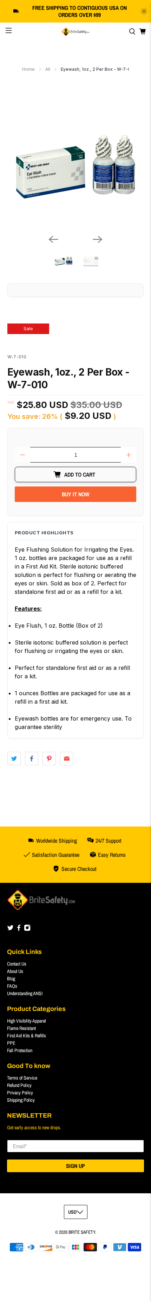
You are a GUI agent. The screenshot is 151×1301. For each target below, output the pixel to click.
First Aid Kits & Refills (26, 1035)
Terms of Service (22, 1078)
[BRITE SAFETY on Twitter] (10, 929)
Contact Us (16, 964)
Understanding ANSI (24, 993)
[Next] (97, 239)
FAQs (12, 986)
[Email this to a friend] (66, 758)
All (47, 69)
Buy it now (75, 494)
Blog (11, 978)
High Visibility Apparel (26, 1021)
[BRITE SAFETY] (75, 31)
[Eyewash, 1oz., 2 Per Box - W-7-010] (75, 160)
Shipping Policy (21, 1100)
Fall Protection (19, 1050)
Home (28, 69)
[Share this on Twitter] (14, 758)
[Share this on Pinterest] (49, 758)
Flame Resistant (21, 1028)
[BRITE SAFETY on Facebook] (18, 929)
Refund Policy (19, 1085)
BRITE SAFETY (81, 1232)
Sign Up (75, 1166)
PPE (11, 1043)
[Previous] (53, 239)
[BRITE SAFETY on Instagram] (27, 929)
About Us (15, 971)
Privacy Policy (20, 1092)
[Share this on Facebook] (31, 758)
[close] (143, 11)
